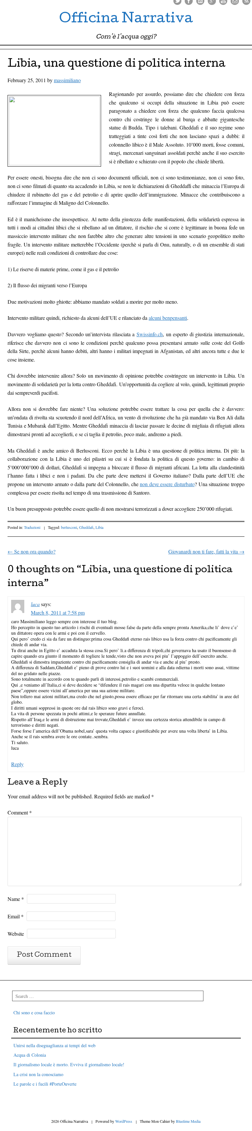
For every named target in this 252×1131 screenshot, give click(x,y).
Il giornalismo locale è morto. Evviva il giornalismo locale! (68, 1064)
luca (35, 604)
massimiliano (67, 80)
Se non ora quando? (31, 551)
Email (16, 916)
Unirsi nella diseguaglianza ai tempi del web (54, 1045)
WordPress (123, 1121)
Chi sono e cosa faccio (34, 1012)
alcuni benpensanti (168, 317)
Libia (99, 527)
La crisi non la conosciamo (38, 1074)
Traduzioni (32, 527)
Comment (20, 812)
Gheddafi (86, 527)
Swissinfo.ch (149, 334)
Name (16, 898)
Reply (17, 764)
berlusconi (69, 527)
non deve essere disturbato (167, 484)
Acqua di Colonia (29, 1055)
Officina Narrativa (126, 19)
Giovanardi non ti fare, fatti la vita (206, 551)
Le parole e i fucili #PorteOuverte (44, 1084)
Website (16, 933)
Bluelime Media (188, 1121)
